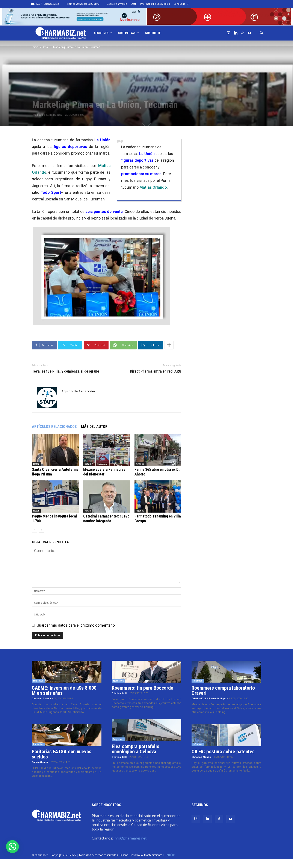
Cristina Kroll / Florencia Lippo (209, 698)
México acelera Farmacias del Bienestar (104, 471)
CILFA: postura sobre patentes (223, 752)
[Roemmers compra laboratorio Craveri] (226, 672)
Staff (133, 4)
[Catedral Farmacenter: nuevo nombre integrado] (106, 496)
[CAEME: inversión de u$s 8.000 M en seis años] (66, 672)
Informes (197, 680)
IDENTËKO (169, 855)
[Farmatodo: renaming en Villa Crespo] (157, 496)
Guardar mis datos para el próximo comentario (75, 625)
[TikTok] (242, 33)
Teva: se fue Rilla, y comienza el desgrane (65, 371)
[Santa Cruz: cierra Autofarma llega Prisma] (55, 450)
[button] (261, 33)
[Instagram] (228, 33)
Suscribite (153, 33)
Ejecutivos (118, 680)
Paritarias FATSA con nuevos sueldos (61, 754)
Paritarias (38, 744)
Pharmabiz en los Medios (155, 4)
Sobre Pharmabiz (117, 4)
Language (179, 4)
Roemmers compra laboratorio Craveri (223, 690)
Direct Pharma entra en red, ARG (155, 371)
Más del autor (94, 426)
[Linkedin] (235, 33)
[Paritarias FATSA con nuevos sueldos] (66, 735)
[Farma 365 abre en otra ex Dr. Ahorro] (157, 450)
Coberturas (127, 33)
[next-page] (41, 530)
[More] (169, 345)
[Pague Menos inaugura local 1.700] (55, 496)
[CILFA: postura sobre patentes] (226, 735)
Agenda (140, 463)
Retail (45, 47)
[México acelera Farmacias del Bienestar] (106, 450)
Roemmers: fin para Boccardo (142, 688)
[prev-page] (34, 530)
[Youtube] (249, 33)
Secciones (101, 33)
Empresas (38, 680)
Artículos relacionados (54, 426)
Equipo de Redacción (49, 115)
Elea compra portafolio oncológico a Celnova (135, 749)
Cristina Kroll (119, 693)
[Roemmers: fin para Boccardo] (146, 672)
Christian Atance (41, 698)
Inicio (35, 47)
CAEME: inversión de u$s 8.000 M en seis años (64, 690)
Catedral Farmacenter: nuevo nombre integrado (106, 518)
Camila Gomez (40, 762)
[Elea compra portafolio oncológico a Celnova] (146, 730)
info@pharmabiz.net (130, 838)
